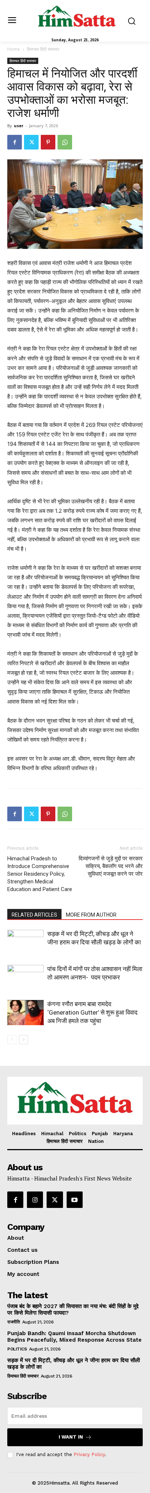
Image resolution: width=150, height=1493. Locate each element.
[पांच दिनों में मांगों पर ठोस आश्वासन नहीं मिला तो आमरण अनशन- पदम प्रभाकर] (25, 977)
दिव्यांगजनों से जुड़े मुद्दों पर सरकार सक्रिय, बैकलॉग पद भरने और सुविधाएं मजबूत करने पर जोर (111, 866)
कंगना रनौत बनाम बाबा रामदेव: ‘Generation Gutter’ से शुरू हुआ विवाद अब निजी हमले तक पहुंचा (92, 1012)
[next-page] (23, 1039)
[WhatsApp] (65, 142)
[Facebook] (14, 142)
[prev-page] (11, 1039)
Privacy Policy (89, 1454)
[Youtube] (75, 1199)
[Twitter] (31, 142)
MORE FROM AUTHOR (91, 915)
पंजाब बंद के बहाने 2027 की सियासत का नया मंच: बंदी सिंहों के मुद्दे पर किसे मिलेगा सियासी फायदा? (72, 1309)
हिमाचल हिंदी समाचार (43, 49)
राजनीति (13, 1322)
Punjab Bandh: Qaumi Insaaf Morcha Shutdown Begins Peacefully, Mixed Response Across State (74, 1336)
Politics (17, 1349)
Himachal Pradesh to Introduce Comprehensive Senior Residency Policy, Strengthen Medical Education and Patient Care (39, 874)
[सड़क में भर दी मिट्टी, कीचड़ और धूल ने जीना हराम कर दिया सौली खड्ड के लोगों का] (25, 942)
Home (13, 49)
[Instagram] (35, 1199)
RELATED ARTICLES (34, 915)
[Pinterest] (48, 142)
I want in (71, 1437)
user (18, 125)
